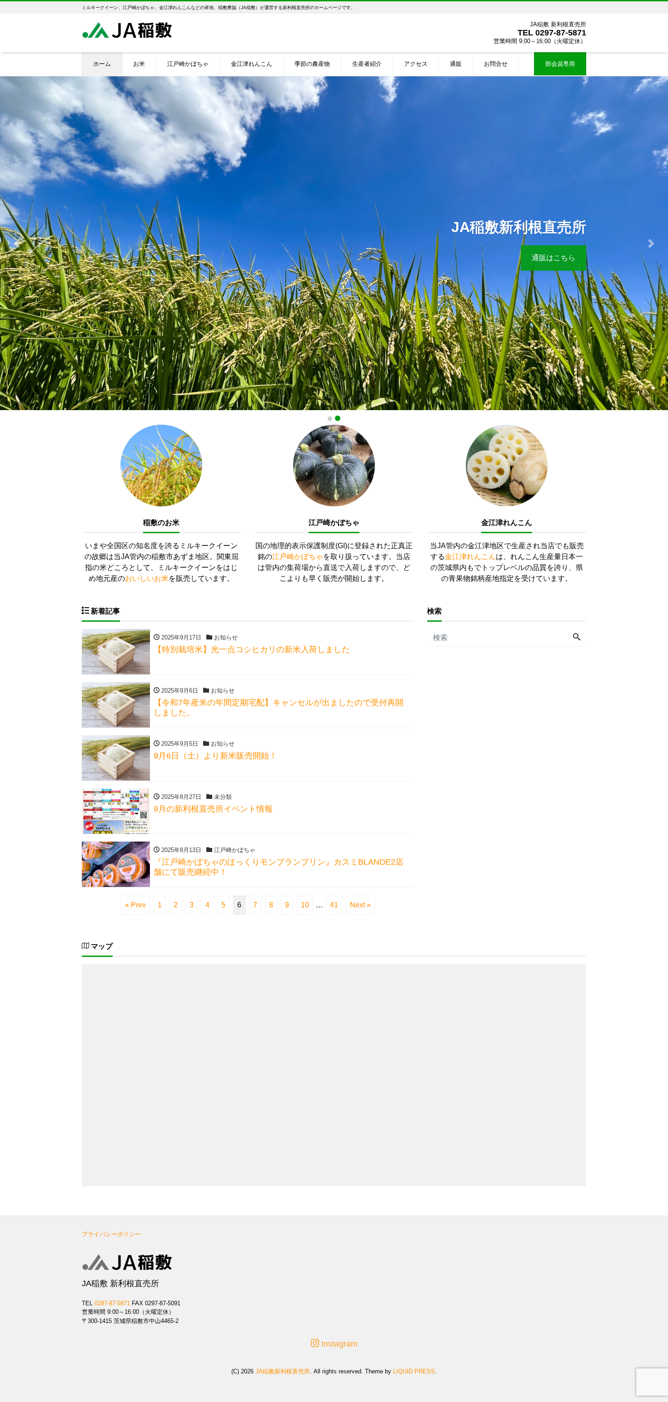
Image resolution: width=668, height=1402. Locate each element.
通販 (456, 63)
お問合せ (496, 63)
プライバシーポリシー (111, 1234)
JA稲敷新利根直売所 (282, 1371)
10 (305, 905)
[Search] (577, 637)
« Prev (135, 905)
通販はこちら (553, 258)
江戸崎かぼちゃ (188, 63)
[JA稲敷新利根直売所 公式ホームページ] (127, 29)
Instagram (338, 1343)
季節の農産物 (312, 63)
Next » (360, 905)
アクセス (416, 63)
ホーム (102, 63)
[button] (17, 243)
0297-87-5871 (560, 32)
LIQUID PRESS (414, 1371)
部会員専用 (560, 63)
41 (334, 905)
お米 (139, 63)
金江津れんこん (251, 63)
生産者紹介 (367, 63)
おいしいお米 (147, 578)
